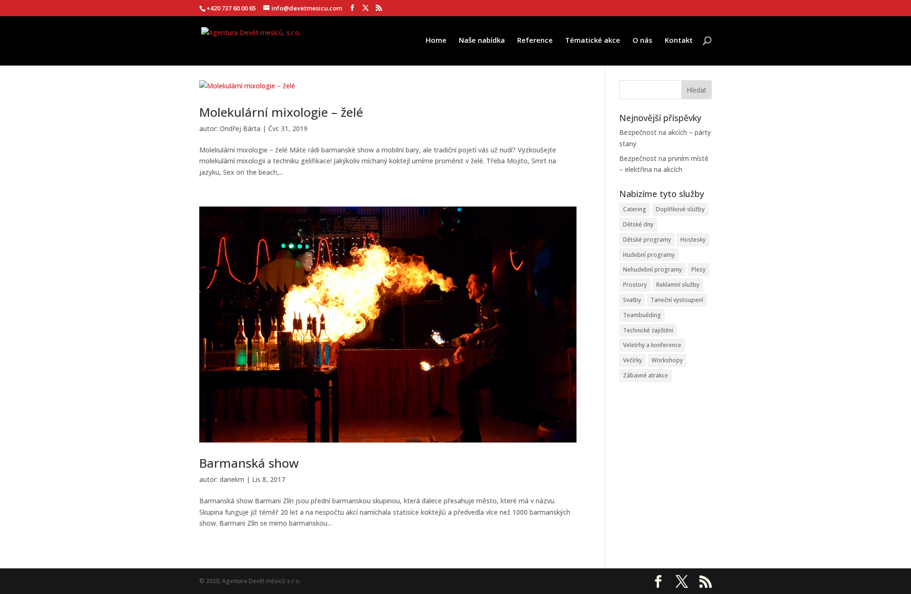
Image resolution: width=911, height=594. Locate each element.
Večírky (632, 360)
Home (436, 41)
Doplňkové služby (680, 209)
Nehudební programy (652, 269)
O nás (642, 41)
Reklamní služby (677, 285)
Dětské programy (647, 240)
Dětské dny (638, 224)
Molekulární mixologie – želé (281, 112)
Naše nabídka (482, 41)
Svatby (632, 300)
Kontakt (679, 41)
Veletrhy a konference (652, 345)
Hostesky (693, 240)
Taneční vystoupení (677, 300)
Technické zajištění (648, 330)
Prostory (635, 285)
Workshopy (667, 360)
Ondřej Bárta (240, 128)
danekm (232, 479)
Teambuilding (642, 315)
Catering (634, 209)
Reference (535, 41)
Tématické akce (592, 41)
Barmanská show (249, 462)
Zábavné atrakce (645, 375)
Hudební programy (649, 255)
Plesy (698, 269)
